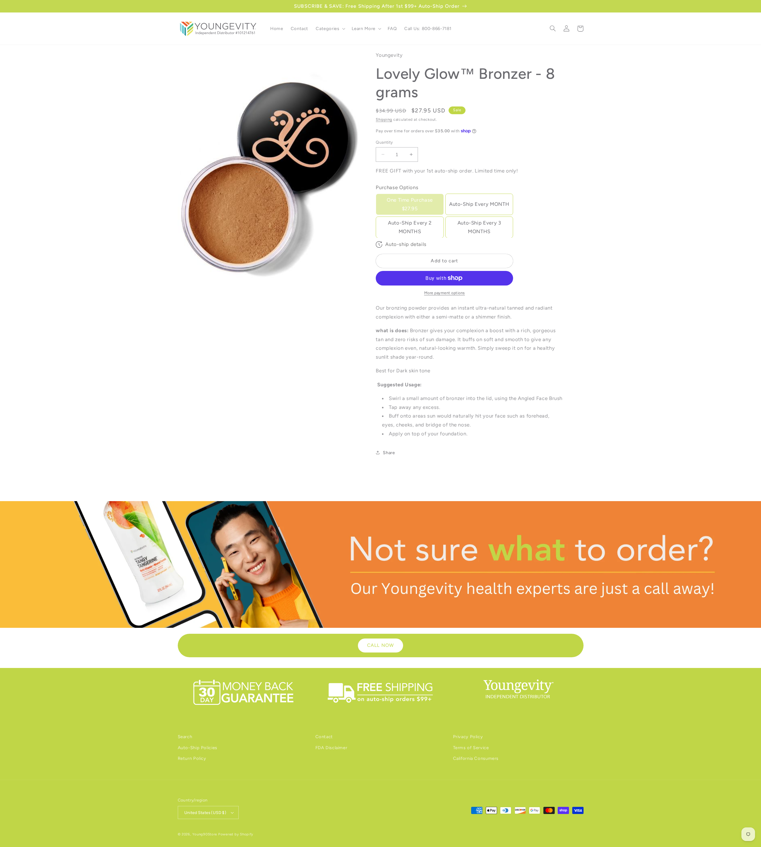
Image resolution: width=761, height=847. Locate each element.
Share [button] (389, 452)
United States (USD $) (205, 812)
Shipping (384, 119)
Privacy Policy (468, 736)
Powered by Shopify (235, 834)
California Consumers (476, 758)
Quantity (384, 142)
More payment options (444, 293)
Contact (324, 736)
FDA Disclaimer (331, 747)
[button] (330, 28)
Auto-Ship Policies (197, 747)
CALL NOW (380, 645)
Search (185, 736)
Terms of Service (471, 747)
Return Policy (192, 758)
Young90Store (204, 834)
